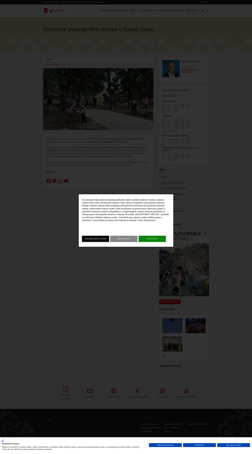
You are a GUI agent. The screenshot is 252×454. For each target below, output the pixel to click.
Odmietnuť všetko (124, 239)
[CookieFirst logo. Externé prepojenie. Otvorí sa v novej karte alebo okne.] (3, 441)
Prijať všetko (152, 239)
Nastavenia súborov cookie (95, 239)
